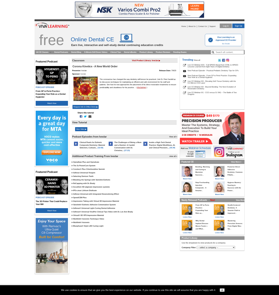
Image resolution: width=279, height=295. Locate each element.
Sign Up (238, 26)
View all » (173, 137)
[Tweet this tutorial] (85, 116)
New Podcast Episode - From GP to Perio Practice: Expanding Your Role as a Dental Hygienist (212, 76)
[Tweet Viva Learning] (219, 61)
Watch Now (51, 103)
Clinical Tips (115, 52)
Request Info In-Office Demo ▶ (85, 107)
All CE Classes (42, 52)
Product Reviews (163, 52)
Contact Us (202, 26)
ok (222, 290)
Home (183, 26)
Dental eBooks (130, 52)
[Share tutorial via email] (89, 116)
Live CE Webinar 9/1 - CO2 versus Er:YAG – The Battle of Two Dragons (212, 93)
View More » (236, 162)
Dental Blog (76, 52)
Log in (226, 26)
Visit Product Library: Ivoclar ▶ (146, 60)
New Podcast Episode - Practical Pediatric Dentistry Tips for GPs (213, 70)
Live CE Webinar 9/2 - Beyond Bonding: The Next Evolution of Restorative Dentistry (212, 88)
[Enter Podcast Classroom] (76, 146)
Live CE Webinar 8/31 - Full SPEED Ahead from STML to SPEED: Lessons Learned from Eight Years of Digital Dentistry (213, 66)
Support (212, 26)
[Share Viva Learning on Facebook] (223, 61)
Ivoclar (83, 74)
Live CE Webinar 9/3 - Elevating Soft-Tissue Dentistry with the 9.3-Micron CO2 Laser (212, 82)
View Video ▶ (81, 129)
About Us (192, 26)
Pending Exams (179, 52)
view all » (173, 156)
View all (197, 60)
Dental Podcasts (61, 52)
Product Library (146, 52)
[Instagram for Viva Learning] (228, 152)
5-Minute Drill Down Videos (95, 52)
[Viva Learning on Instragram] (227, 61)
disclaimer (141, 87)
